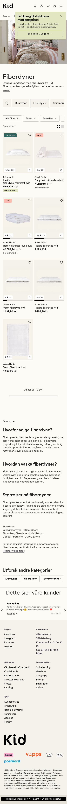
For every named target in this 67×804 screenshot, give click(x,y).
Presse (7, 683)
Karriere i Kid (11, 675)
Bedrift (8, 721)
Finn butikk (10, 705)
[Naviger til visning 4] (29, 238)
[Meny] (61, 6)
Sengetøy (41, 675)
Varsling (8, 687)
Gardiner (41, 671)
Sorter (29, 118)
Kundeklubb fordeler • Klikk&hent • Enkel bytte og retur (33, 798)
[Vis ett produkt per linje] (62, 126)
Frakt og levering (13, 709)
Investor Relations (14, 679)
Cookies (8, 717)
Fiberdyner (39, 103)
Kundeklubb (11, 671)
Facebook (9, 634)
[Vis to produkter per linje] (58, 126)
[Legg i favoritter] (30, 135)
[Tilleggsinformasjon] (16, 187)
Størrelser (48, 118)
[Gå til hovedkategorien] (7, 103)
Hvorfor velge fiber (13, 550)
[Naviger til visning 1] (6, 238)
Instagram (9, 638)
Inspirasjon (42, 683)
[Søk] (35, 6)
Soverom (6, 16)
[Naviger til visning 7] (30, 300)
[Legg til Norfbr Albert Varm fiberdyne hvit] (30, 357)
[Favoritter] (48, 6)
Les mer (6, 90)
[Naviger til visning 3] (21, 238)
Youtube (8, 646)
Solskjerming (43, 667)
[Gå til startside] (8, 5)
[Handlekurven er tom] (54, 6)
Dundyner (21, 103)
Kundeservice (11, 701)
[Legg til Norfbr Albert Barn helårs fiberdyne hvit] (30, 235)
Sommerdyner (52, 578)
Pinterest (9, 642)
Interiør (40, 679)
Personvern (10, 713)
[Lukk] (61, 16)
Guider (40, 687)
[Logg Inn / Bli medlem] (41, 6)
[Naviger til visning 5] (22, 300)
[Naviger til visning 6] (26, 300)
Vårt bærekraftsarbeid (16, 667)
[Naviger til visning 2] (14, 238)
